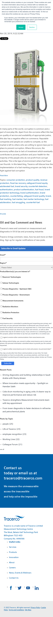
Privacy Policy (35, 608)
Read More (4, 175)
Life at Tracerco (12, 429)
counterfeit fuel (33, 203)
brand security (21, 186)
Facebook (11, 588)
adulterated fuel (7, 186)
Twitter (19, 588)
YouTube (28, 588)
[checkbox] (26, 298)
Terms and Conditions (16, 610)
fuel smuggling (18, 203)
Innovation (14, 557)
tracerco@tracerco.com (23, 478)
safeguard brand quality (34, 196)
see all (2, 449)
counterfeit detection (37, 186)
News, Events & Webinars (20, 573)
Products (13, 552)
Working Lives (11, 439)
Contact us (13, 468)
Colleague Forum (12, 445)
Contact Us (13, 578)
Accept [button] (21, 27)
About (11, 563)
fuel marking (5, 199)
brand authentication (29, 193)
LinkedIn (37, 588)
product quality (32, 180)
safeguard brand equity (37, 183)
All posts (3, 214)
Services (12, 547)
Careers (12, 568)
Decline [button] (32, 27)
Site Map (28, 610)
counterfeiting (16, 196)
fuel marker (17, 199)
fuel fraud (39, 190)
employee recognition (14, 434)
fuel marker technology (34, 199)
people (8, 424)
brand (48, 196)
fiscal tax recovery (18, 183)
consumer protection (15, 180)
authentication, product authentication (17, 190)
